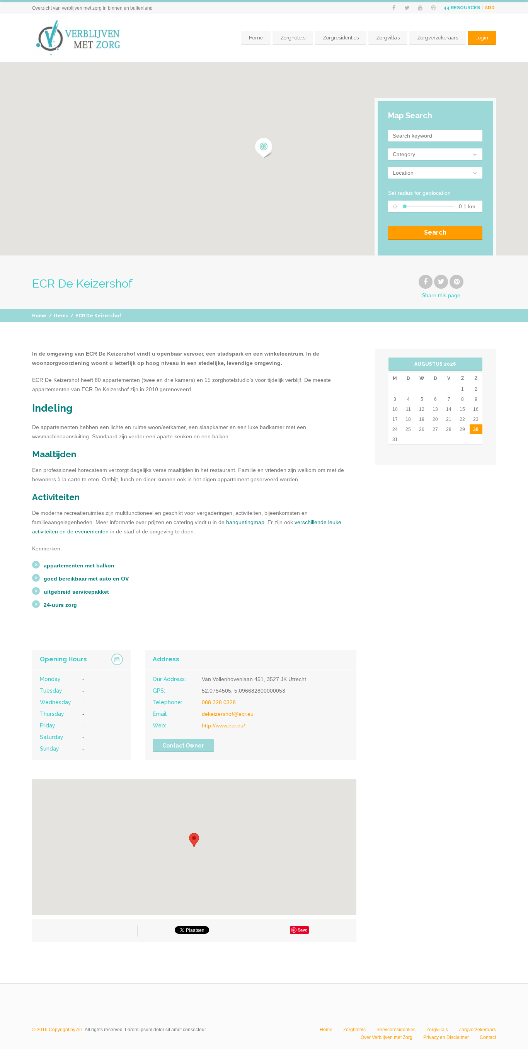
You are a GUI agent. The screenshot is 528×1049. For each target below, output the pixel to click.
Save (302, 930)
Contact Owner (183, 745)
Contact (488, 1037)
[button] (263, 148)
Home (256, 38)
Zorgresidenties (341, 38)
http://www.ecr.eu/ (223, 725)
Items (61, 315)
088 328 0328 (219, 702)
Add (490, 7)
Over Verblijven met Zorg (386, 1037)
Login (481, 38)
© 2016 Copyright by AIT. (58, 1029)
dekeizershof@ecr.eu (228, 714)
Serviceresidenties (396, 1029)
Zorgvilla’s (388, 38)
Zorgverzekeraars (437, 38)
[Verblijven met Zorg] (89, 38)
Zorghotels (292, 38)
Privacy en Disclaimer (446, 1037)
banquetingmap (245, 522)
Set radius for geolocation (419, 193)
